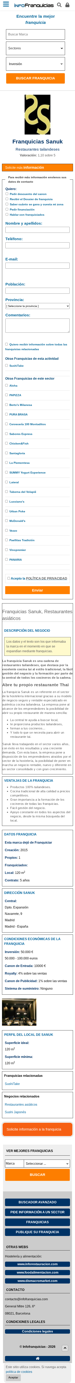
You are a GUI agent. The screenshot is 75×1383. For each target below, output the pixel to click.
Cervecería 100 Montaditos (27, 424)
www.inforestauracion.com (37, 1264)
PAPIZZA (15, 395)
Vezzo (13, 530)
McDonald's (17, 520)
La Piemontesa (19, 462)
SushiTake (16, 365)
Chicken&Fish (19, 443)
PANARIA (15, 559)
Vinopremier (17, 550)
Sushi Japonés (15, 1112)
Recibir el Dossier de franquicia (31, 199)
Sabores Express (20, 434)
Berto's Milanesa (20, 404)
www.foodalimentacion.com (37, 1272)
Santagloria (17, 453)
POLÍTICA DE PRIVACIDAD (46, 578)
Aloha (13, 385)
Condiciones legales (37, 1331)
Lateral (14, 482)
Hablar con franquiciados (27, 214)
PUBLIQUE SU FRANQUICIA (37, 1232)
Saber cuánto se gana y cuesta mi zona (36, 204)
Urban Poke (17, 511)
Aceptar (13, 1377)
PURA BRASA (18, 414)
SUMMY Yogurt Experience (27, 472)
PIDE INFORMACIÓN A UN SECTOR (37, 1212)
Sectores (14, 48)
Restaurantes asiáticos (21, 1104)
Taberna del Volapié (22, 491)
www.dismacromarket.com (37, 1281)
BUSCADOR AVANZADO (37, 1202)
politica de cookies (19, 1371)
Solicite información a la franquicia (34, 1129)
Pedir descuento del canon (28, 194)
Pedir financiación (22, 209)
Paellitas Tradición (22, 540)
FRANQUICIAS (37, 1222)
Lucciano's (16, 501)
